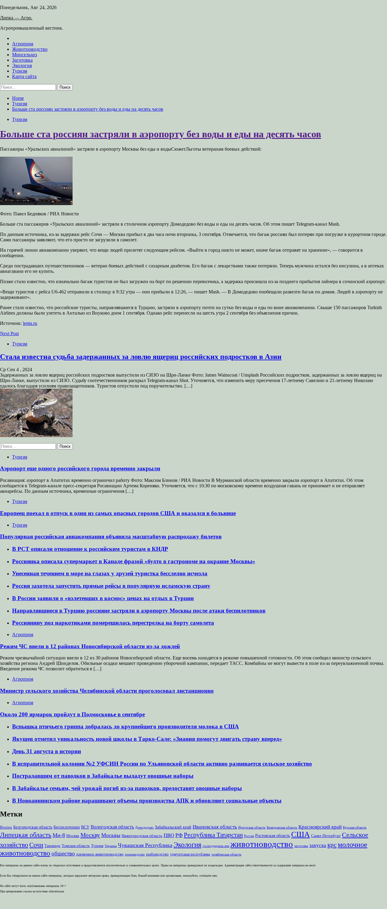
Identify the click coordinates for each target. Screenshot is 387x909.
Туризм (19, 71)
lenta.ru (30, 323)
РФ (179, 835)
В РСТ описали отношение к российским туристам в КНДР (90, 549)
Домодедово (144, 827)
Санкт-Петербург (326, 836)
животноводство (261, 844)
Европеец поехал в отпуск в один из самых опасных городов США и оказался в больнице (118, 513)
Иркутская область (251, 827)
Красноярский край (320, 827)
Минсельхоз (24, 54)
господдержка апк (216, 846)
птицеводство (135, 854)
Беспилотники (67, 827)
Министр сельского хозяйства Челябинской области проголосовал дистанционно (107, 691)
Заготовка (22, 60)
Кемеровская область (282, 827)
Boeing (6, 827)
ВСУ (85, 827)
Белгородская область (32, 827)
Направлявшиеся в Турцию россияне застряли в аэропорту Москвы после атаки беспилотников (138, 610)
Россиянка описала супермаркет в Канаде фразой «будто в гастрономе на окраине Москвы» (133, 561)
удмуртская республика (190, 854)
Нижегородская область (142, 836)
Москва (72, 836)
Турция (97, 846)
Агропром (22, 43)
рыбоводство (157, 854)
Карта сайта (24, 76)
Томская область (76, 846)
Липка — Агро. (16, 17)
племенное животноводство (100, 854)
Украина (111, 846)
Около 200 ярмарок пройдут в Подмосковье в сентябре (72, 714)
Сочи (36, 845)
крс (332, 845)
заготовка (301, 846)
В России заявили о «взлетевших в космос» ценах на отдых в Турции (103, 598)
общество (63, 853)
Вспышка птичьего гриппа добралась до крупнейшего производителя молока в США (125, 726)
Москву (90, 835)
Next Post (9, 333)
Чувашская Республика (145, 845)
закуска (317, 845)
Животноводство (29, 49)
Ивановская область (215, 827)
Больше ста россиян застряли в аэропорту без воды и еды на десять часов (160, 134)
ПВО (169, 835)
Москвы (110, 835)
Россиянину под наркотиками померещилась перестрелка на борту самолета (113, 623)
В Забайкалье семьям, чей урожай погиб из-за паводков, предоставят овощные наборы (127, 788)
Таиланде (52, 846)
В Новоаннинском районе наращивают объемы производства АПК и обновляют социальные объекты (146, 800)
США (300, 834)
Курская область (354, 827)
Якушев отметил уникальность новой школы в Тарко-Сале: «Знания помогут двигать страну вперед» (147, 739)
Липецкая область (25, 835)
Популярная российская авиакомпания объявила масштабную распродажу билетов (111, 536)
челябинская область (226, 854)
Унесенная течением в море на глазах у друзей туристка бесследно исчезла (109, 573)
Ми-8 (59, 835)
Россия (249, 836)
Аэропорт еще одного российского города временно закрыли (80, 468)
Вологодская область (112, 826)
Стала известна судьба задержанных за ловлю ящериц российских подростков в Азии (140, 357)
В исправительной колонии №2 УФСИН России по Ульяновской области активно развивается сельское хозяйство (162, 763)
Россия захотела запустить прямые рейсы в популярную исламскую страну (111, 586)
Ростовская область (272, 835)
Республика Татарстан (213, 835)
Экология (22, 65)
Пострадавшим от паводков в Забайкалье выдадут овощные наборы (103, 776)
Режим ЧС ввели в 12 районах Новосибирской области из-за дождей (90, 646)
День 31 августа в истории (46, 751)
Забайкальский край (173, 827)
